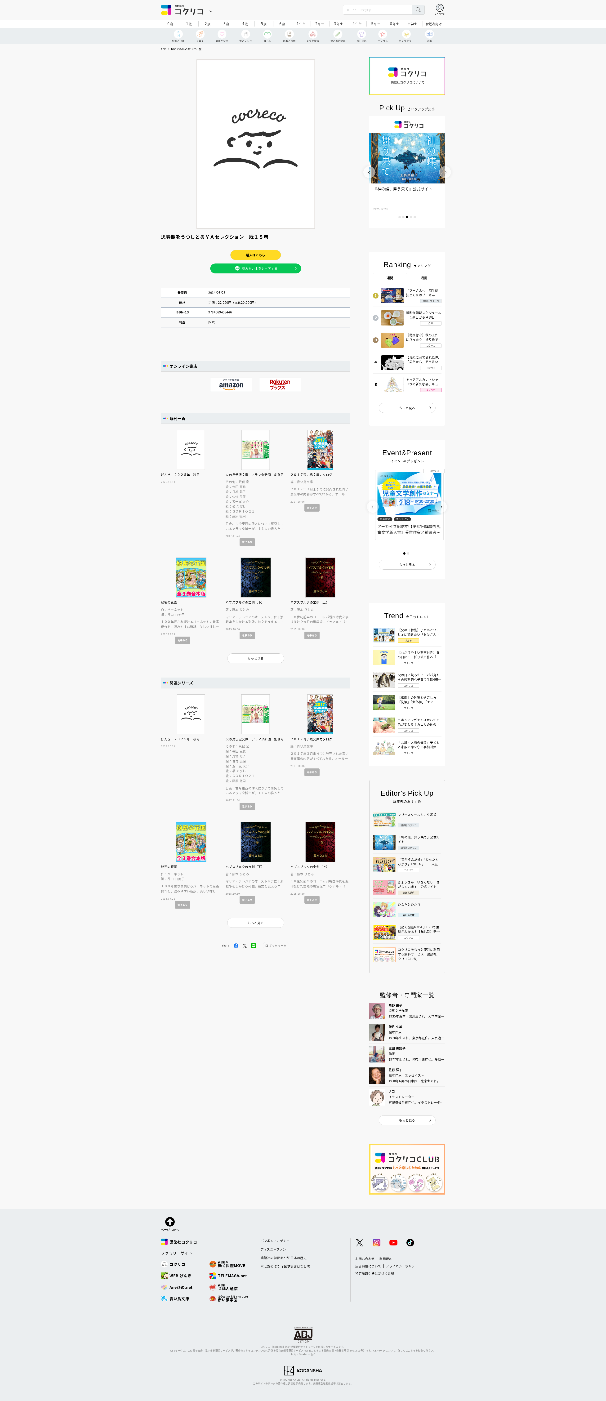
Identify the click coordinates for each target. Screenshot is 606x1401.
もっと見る (407, 408)
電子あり (247, 542)
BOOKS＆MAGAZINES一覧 (186, 49)
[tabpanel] (407, 172)
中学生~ (413, 24)
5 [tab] (415, 217)
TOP (163, 49)
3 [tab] (407, 217)
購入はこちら (255, 255)
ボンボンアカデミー (275, 1240)
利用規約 (385, 1258)
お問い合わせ (365, 1258)
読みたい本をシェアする (259, 268)
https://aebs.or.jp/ (303, 1354)
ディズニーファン (273, 1249)
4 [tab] (411, 217)
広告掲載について (368, 1266)
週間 (390, 277)
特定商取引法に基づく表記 (374, 1273)
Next (445, 172)
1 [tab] (399, 217)
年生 (301, 23)
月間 (424, 277)
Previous (369, 172)
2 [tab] (403, 217)
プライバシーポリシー (402, 1266)
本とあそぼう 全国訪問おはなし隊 (285, 1266)
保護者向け (434, 24)
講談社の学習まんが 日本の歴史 (284, 1257)
